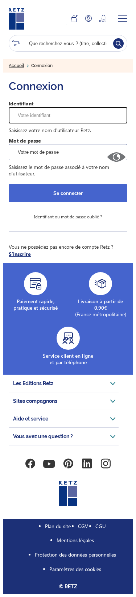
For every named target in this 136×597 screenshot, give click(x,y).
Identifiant (21, 103)
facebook (30, 463)
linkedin (87, 463)
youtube (49, 463)
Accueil (16, 65)
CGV (83, 526)
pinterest (68, 463)
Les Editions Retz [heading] (33, 383)
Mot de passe (25, 140)
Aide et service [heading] (30, 419)
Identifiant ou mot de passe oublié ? (68, 216)
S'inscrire (20, 253)
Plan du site (58, 526)
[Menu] (122, 18)
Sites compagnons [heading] (35, 401)
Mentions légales (75, 540)
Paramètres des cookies (75, 569)
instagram (105, 463)
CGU (100, 526)
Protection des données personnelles (75, 554)
